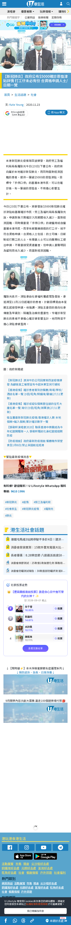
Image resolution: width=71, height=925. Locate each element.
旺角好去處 (9, 872)
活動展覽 (7, 864)
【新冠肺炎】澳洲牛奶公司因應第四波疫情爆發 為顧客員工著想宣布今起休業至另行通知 (34, 382)
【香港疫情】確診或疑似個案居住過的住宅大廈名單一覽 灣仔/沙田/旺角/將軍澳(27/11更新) (34, 408)
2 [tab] (31, 21)
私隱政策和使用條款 (37, 904)
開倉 (26, 864)
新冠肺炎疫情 (31, 509)
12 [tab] (45, 25)
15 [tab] (40, 29)
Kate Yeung (16, 104)
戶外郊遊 (46, 872)
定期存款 (57, 17)
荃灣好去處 (45, 868)
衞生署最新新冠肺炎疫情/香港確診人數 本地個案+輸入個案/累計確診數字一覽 (34, 419)
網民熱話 (7, 883)
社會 (34, 94)
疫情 (26, 502)
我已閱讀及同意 (35, 911)
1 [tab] (27, 21)
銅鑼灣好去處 (10, 868)
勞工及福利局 (43, 502)
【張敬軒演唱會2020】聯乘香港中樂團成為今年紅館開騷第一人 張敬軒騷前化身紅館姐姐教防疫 (35, 431)
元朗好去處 (28, 868)
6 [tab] (45, 21)
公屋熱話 (30, 17)
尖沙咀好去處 (40, 864)
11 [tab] (41, 25)
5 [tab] (41, 21)
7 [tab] (27, 25)
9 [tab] (34, 25)
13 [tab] (33, 29)
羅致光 (49, 509)
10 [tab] (38, 25)
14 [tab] (36, 29)
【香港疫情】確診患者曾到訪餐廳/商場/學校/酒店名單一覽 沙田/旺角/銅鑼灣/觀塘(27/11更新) (35, 394)
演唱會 (11, 11)
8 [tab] (31, 25)
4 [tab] (38, 21)
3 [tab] (34, 21)
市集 (18, 864)
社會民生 (12, 509)
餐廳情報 (32, 872)
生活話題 (20, 94)
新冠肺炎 (12, 502)
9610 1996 (18, 491)
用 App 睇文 (58, 112)
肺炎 (9, 515)
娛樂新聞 (43, 17)
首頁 (7, 94)
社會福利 (60, 872)
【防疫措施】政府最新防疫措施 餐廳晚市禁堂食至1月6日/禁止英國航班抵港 (35, 443)
